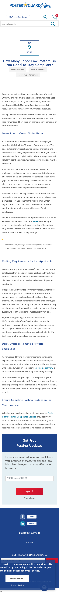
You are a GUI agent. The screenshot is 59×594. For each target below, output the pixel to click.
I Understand (17, 578)
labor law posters (38, 70)
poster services (17, 70)
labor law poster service (28, 75)
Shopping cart (54, 17)
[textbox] (29, 23)
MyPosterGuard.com (18, 17)
